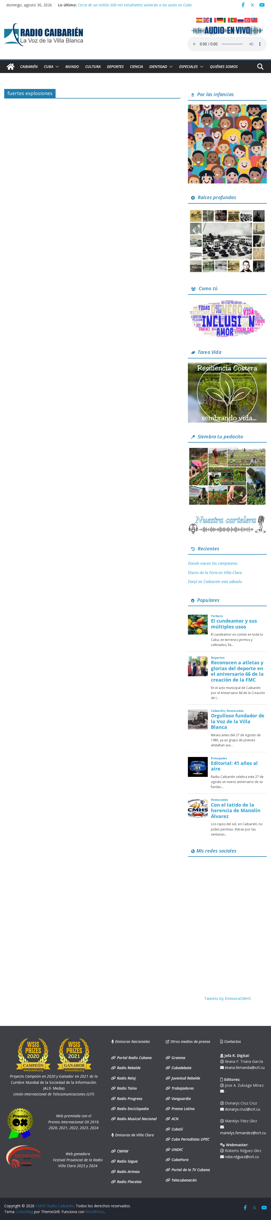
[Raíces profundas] (227, 210)
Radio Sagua (127, 1161)
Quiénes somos (224, 66)
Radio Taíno (126, 1088)
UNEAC (176, 1149)
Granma (177, 1057)
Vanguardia (180, 1098)
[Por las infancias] (227, 107)
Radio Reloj (126, 1078)
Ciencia (136, 66)
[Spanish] (199, 19)
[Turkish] (247, 19)
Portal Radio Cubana (134, 1057)
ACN (174, 1118)
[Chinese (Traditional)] (254, 19)
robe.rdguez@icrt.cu (241, 1156)
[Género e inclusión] (227, 302)
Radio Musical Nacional (136, 1118)
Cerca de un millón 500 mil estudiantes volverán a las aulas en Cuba (135, 4)
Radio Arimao (128, 1171)
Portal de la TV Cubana (190, 1169)
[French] (213, 19)
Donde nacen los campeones (212, 563)
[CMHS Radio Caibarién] (10, 66)
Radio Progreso (129, 1098)
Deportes (115, 66)
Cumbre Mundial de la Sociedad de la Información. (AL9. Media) (54, 1082)
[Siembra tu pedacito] (227, 449)
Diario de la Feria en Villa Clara (215, 572)
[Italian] (227, 19)
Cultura (93, 66)
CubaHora (179, 1159)
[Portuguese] (234, 19)
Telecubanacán (183, 1180)
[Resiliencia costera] (227, 365)
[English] (206, 19)
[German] (220, 19)
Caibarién (29, 66)
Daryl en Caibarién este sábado (215, 581)
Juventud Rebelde (185, 1078)
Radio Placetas (129, 1181)
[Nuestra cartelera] (227, 517)
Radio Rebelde (128, 1067)
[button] (56, 66)
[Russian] (240, 19)
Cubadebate (180, 1067)
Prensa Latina (182, 1108)
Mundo (72, 66)
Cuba (48, 66)
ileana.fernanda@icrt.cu (244, 1067)
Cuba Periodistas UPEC (189, 1139)
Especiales (188, 66)
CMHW (122, 1151)
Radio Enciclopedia (132, 1108)
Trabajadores (182, 1088)
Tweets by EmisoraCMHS (227, 998)
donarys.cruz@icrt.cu (242, 1109)
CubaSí (176, 1129)
